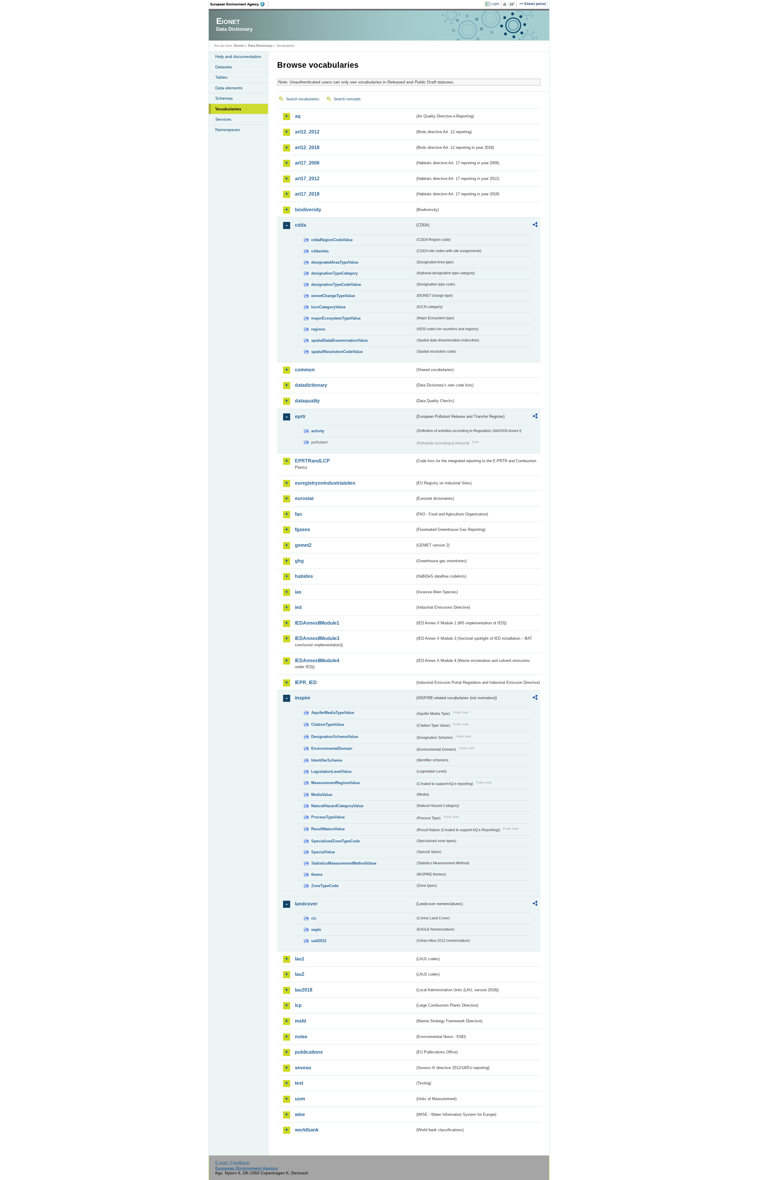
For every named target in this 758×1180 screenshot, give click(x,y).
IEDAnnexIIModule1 (317, 623)
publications (309, 1052)
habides (304, 576)
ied (298, 607)
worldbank (307, 1129)
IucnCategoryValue (328, 307)
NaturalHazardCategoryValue (337, 806)
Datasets (223, 67)
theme (316, 874)
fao (298, 514)
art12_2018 (307, 147)
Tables (221, 77)
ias (298, 591)
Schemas (224, 98)
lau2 (299, 974)
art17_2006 (307, 162)
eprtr (300, 416)
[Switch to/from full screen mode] (513, 4)
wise (300, 1114)
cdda (300, 225)
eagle (316, 929)
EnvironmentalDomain (331, 748)
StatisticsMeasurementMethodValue (343, 863)
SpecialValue (323, 852)
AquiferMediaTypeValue (332, 712)
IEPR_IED (306, 682)
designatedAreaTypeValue (334, 262)
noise (301, 1036)
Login (495, 4)
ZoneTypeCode (324, 886)
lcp (298, 1005)
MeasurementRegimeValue (335, 783)
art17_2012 (307, 178)
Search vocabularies (302, 99)
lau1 (299, 958)
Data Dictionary (260, 45)
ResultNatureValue (328, 829)
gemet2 (303, 545)
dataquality (307, 400)
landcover (306, 903)
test (299, 1083)
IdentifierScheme (326, 760)
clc (314, 918)
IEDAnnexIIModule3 (317, 638)
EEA (240, 4)
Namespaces (227, 129)
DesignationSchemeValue (334, 736)
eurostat (304, 498)
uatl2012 (318, 941)
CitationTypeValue (327, 724)
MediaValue (321, 794)
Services (223, 119)
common (305, 369)
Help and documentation (238, 56)
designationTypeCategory (334, 273)
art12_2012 (307, 131)
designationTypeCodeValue (336, 284)
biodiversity (308, 209)
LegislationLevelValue (331, 771)
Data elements (229, 88)
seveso (303, 1067)
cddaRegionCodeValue (332, 240)
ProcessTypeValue (328, 817)
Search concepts (347, 99)
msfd (300, 1020)
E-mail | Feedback (232, 1162)
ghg (299, 560)
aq (298, 116)
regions (318, 329)
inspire (302, 697)
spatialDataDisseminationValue (339, 340)
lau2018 (303, 989)
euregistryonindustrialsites (325, 483)
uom (300, 1098)
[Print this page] (505, 4)
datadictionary (311, 385)
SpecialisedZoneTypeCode (335, 841)
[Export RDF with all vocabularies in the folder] (535, 225)
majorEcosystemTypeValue (336, 318)
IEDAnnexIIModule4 (317, 660)
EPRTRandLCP (312, 460)
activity (317, 431)
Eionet (239, 45)
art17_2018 (307, 193)
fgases (302, 529)
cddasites (320, 251)
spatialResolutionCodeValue (337, 351)
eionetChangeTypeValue (333, 296)
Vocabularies (228, 109)
